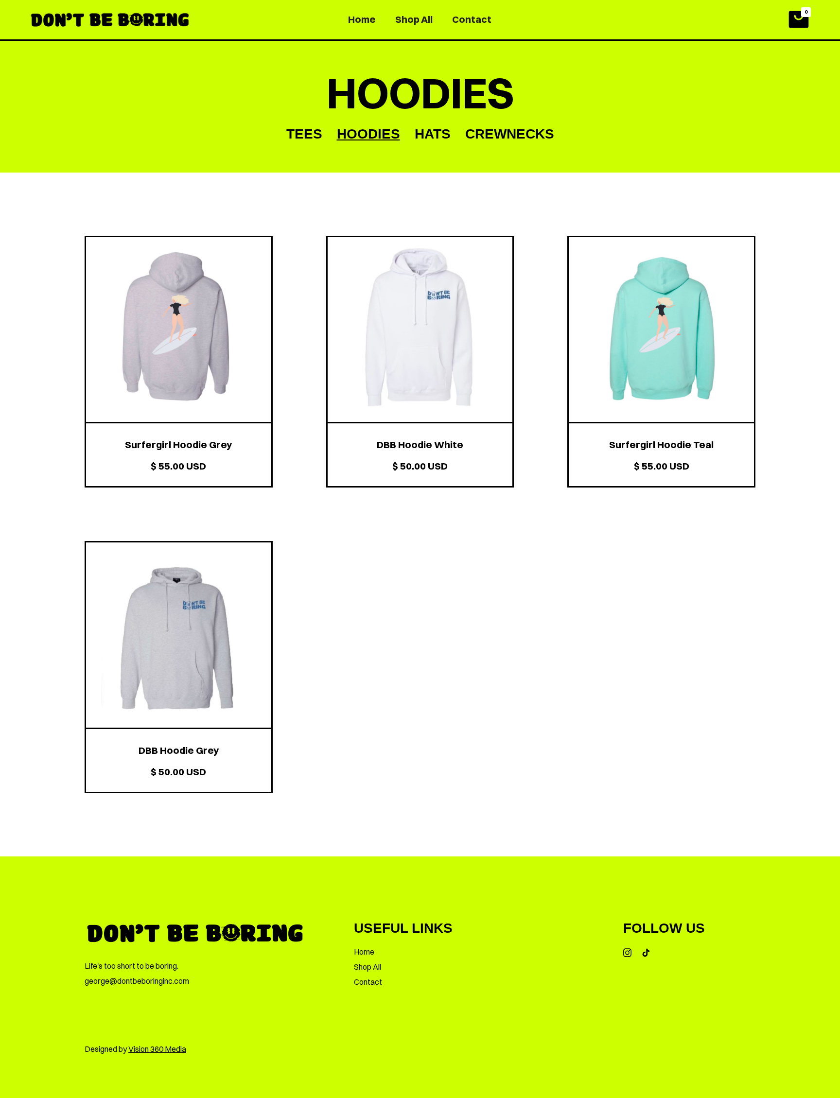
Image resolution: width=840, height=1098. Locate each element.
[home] (110, 19)
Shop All (414, 19)
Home (362, 19)
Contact (471, 19)
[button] (799, 19)
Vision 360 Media (157, 1049)
